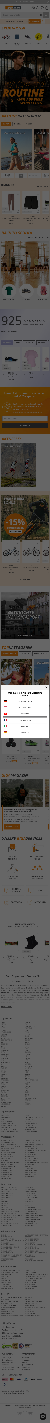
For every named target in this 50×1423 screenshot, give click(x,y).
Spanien (25, 732)
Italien (25, 726)
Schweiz (25, 714)
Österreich (25, 707)
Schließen (46, 687)
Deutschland (25, 701)
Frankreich (25, 720)
